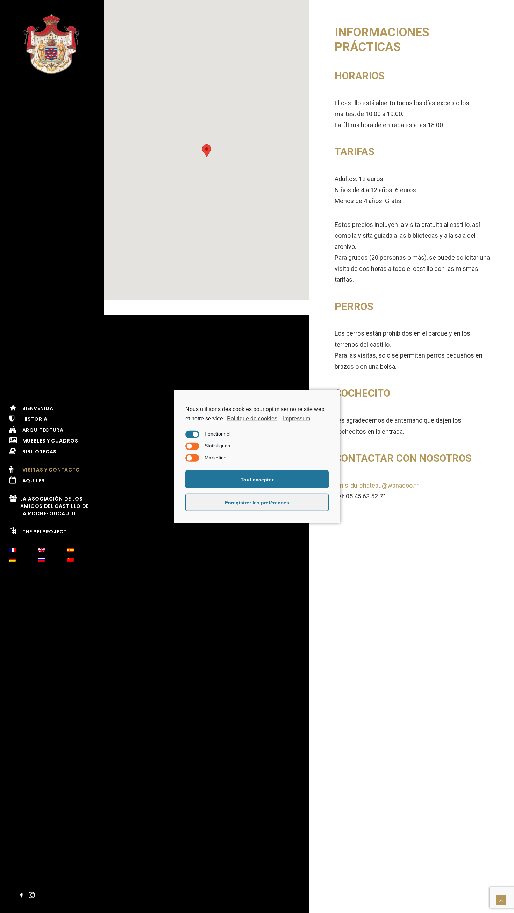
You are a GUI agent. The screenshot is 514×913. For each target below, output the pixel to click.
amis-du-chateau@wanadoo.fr (377, 485)
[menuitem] (41, 551)
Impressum (296, 419)
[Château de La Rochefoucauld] (51, 44)
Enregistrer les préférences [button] (257, 502)
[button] (22, 895)
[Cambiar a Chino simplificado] (81, 560)
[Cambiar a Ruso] (52, 560)
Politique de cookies (252, 419)
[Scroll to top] (501, 900)
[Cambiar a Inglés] (52, 551)
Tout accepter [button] (257, 479)
